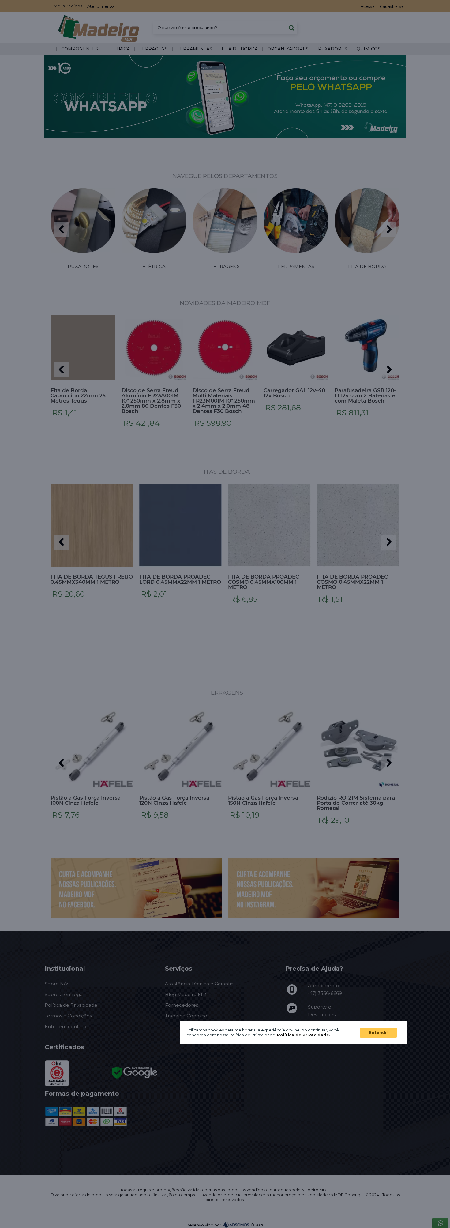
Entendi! (378, 1032)
